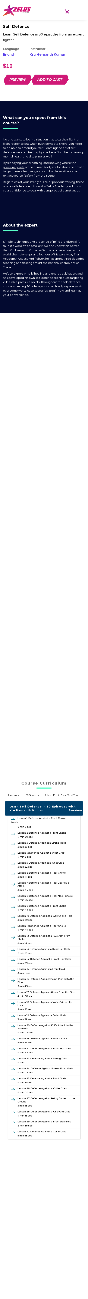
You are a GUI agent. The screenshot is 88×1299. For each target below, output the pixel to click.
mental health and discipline (22, 156)
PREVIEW (17, 80)
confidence (18, 190)
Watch (14, 822)
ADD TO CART (50, 80)
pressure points (13, 167)
